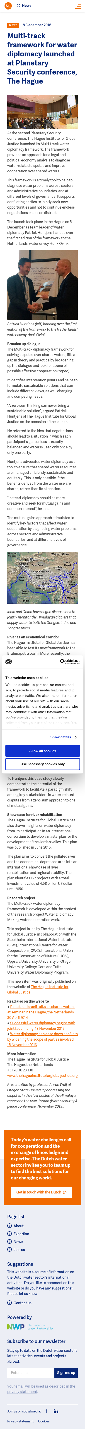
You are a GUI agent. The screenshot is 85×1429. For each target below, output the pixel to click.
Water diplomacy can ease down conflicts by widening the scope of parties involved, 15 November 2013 (42, 1039)
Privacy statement (20, 1421)
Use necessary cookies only (43, 764)
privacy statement (22, 1392)
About (19, 1226)
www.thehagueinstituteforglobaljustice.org (42, 1076)
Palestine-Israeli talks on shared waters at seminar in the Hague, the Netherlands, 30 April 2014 (41, 1012)
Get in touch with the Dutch (38, 1192)
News (27, 6)
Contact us (23, 1303)
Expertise (21, 1234)
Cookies (44, 1421)
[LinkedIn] (55, 1411)
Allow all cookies (42, 751)
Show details (60, 737)
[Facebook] (46, 1411)
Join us (19, 1250)
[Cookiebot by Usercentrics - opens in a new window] (60, 662)
